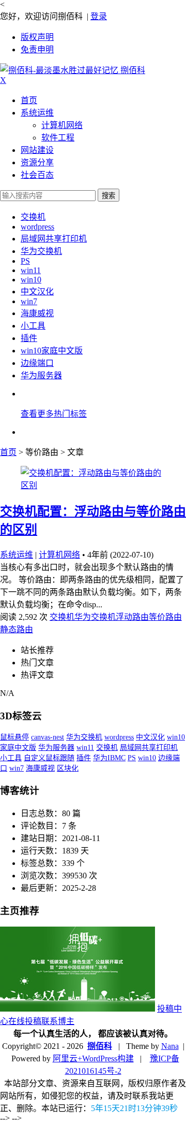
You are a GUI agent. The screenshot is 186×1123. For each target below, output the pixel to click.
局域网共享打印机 (54, 238)
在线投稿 (24, 1021)
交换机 (33, 216)
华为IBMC (109, 758)
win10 (31, 279)
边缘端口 (37, 363)
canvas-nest (47, 737)
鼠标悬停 (14, 737)
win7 (29, 301)
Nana (170, 1046)
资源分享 (37, 162)
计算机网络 (62, 125)
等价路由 (165, 617)
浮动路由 (132, 617)
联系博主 (57, 1021)
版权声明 (37, 37)
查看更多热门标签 (54, 413)
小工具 (33, 325)
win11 (31, 270)
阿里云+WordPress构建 (93, 1058)
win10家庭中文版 (52, 350)
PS (25, 261)
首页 (29, 100)
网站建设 (37, 150)
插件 (29, 338)
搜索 (108, 196)
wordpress (37, 226)
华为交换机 (41, 251)
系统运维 (37, 112)
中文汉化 (37, 291)
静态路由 (16, 629)
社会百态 (37, 174)
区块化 (68, 768)
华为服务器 (41, 375)
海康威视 (37, 313)
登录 (98, 16)
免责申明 (37, 49)
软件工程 (57, 137)
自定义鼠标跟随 (49, 758)
